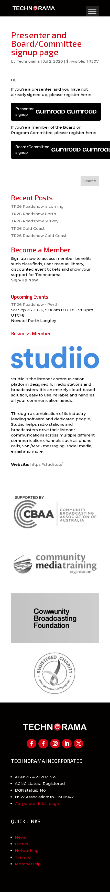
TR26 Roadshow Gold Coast (39, 235)
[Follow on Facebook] (31, 743)
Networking (27, 850)
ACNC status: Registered (40, 783)
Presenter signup (24, 111)
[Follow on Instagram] (55, 743)
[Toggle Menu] (92, 11)
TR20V (92, 61)
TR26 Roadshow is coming (37, 206)
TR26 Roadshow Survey (34, 221)
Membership (28, 863)
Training (23, 857)
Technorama (28, 61)
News (20, 837)
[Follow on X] (78, 743)
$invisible (75, 61)
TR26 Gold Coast (28, 228)
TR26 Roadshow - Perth (35, 304)
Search (89, 181)
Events (21, 843)
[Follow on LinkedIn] (67, 743)
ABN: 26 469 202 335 (35, 776)
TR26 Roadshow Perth (33, 213)
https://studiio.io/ (46, 464)
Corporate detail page (37, 803)
